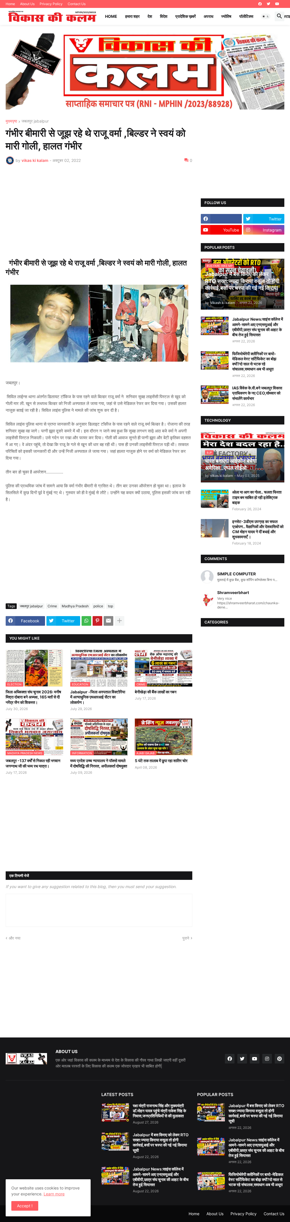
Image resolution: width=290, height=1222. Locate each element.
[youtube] (277, 4)
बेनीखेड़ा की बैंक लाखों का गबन (155, 691)
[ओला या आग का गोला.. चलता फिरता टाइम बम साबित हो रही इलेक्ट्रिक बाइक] (215, 499)
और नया (14, 938)
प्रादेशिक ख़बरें (185, 16)
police (98, 606)
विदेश (163, 16)
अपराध (208, 16)
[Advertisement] (99, 211)
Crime (52, 606)
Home (10, 4)
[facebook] (260, 4)
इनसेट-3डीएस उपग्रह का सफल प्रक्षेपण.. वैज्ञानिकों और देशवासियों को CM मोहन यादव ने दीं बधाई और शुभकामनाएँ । (257, 529)
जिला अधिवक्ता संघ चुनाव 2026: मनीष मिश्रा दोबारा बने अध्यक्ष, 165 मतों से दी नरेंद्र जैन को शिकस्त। (33, 696)
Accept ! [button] (25, 1205)
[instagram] (267, 1059)
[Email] (108, 621)
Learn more (54, 1193)
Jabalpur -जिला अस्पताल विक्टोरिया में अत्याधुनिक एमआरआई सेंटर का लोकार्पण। (97, 696)
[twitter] (268, 4)
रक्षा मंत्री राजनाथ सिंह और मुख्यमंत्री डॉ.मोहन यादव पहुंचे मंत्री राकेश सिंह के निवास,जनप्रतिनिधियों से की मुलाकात (159, 1110)
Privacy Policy (51, 4)
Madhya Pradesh (75, 606)
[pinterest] (279, 1059)
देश (150, 16)
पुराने (185, 938)
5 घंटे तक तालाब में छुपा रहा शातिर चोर (161, 760)
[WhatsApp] (86, 621)
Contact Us (77, 4)
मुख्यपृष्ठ (11, 121)
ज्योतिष (226, 16)
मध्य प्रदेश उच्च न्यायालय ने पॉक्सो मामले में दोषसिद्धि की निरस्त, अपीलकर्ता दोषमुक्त (98, 763)
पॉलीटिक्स (246, 16)
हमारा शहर (132, 16)
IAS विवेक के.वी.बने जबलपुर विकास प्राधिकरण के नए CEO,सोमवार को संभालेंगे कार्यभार (257, 392)
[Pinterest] (97, 621)
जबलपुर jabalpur (35, 121)
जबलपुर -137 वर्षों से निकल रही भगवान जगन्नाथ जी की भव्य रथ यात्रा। (33, 763)
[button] (265, 16)
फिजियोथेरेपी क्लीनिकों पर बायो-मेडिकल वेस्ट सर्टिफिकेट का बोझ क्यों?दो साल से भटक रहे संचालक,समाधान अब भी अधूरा (254, 361)
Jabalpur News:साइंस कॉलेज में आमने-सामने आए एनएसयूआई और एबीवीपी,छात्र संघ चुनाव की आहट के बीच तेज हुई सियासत (257, 327)
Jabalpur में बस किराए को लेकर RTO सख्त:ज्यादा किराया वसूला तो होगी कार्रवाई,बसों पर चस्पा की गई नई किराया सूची (161, 1142)
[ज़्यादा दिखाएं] (119, 621)
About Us (27, 4)
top (110, 606)
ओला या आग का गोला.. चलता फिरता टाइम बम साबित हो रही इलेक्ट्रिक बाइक (257, 497)
